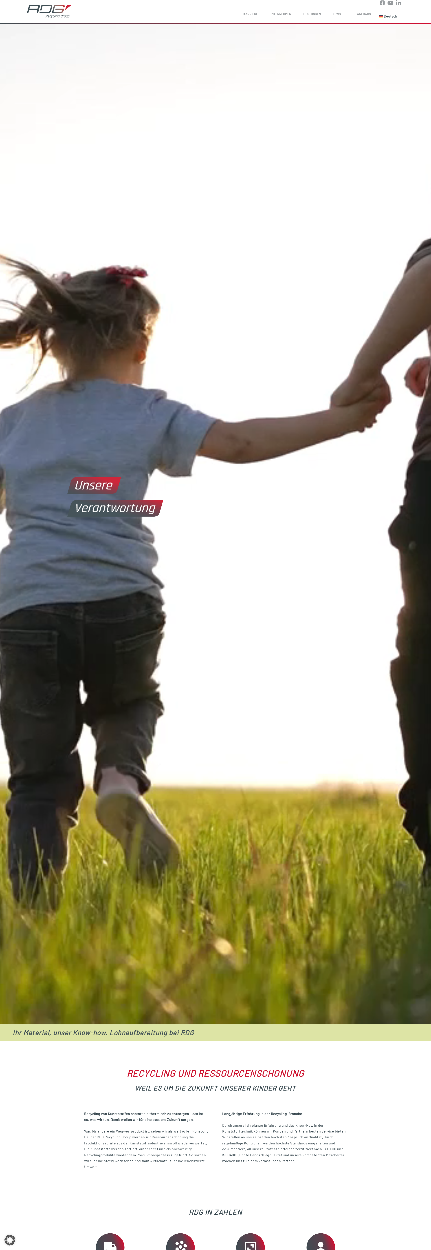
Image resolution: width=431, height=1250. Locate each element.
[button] (10, 1240)
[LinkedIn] (398, 3)
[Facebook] (382, 3)
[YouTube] (390, 3)
